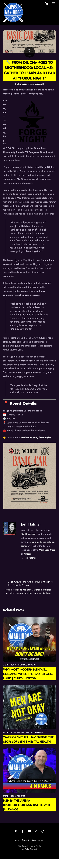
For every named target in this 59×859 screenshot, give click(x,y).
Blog (34, 840)
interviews (22, 665)
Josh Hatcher (31, 524)
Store (40, 840)
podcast (32, 665)
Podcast (25, 840)
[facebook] (22, 830)
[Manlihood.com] (13, 21)
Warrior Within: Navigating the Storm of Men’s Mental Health (28, 739)
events (30, 83)
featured (21, 732)
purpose (39, 732)
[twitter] (16, 830)
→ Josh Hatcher (28, 557)
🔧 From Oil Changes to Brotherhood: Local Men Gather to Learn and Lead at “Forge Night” (29, 70)
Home (16, 840)
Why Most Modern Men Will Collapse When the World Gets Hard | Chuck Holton (28, 673)
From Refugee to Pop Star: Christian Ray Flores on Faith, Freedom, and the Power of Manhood (28, 591)
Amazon (28, 553)
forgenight (39, 83)
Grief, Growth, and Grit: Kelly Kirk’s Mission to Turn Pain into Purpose (30, 583)
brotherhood (20, 83)
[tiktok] (42, 830)
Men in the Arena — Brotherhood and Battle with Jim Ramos (27, 804)
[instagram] (36, 830)
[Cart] (46, 3)
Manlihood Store (47, 549)
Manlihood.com (28, 534)
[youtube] (29, 830)
